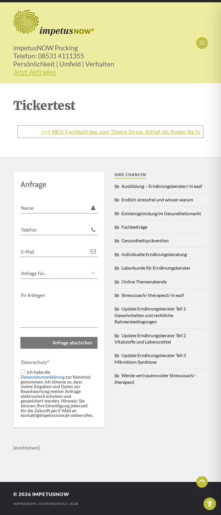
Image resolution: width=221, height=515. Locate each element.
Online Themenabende (144, 281)
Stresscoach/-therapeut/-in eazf (152, 295)
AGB (74, 503)
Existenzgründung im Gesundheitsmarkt (161, 213)
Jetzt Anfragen (34, 72)
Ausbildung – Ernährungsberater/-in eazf (161, 186)
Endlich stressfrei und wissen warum (157, 199)
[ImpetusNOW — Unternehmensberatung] (110, 22)
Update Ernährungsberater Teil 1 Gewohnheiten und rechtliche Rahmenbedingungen (150, 315)
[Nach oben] (202, 482)
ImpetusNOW (50, 494)
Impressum (24, 503)
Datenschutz (53, 503)
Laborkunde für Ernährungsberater (155, 267)
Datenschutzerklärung (43, 376)
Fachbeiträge (134, 227)
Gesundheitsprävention (145, 240)
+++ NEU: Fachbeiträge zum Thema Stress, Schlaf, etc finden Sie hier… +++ (124, 132)
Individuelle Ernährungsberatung (154, 254)
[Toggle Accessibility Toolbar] (210, 504)
